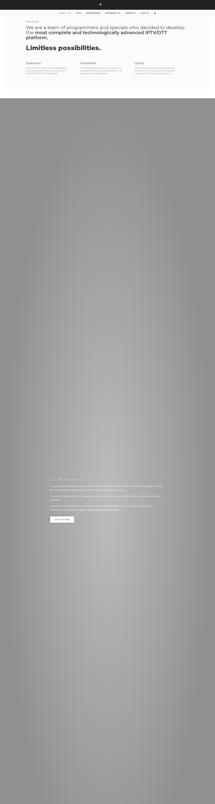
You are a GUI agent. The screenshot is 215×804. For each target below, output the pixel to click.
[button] (62, 519)
